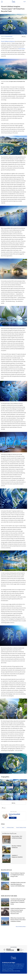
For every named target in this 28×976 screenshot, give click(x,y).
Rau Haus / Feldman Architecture (16, 846)
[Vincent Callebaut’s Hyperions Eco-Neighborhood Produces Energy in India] (5, 876)
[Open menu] (2, 1)
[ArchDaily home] (13, 2)
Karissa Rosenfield (14, 814)
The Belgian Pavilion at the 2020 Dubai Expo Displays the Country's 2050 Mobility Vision (18, 884)
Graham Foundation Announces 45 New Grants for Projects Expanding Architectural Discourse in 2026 (17, 911)
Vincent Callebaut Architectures (8, 41)
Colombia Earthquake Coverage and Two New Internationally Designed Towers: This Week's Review (17, 901)
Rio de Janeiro (22, 48)
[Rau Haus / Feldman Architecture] (6, 849)
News (3, 827)
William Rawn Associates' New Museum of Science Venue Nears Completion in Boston (18, 919)
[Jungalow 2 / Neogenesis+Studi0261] (6, 859)
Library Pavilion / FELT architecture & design (17, 837)
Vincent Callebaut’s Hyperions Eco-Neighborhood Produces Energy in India (17, 874)
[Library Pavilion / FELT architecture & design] (6, 840)
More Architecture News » (21, 926)
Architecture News (10, 827)
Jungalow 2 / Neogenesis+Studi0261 (17, 856)
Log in (24, 1)
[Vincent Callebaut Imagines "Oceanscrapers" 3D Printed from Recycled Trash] (9, 782)
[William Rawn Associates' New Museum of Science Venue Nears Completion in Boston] (5, 921)
